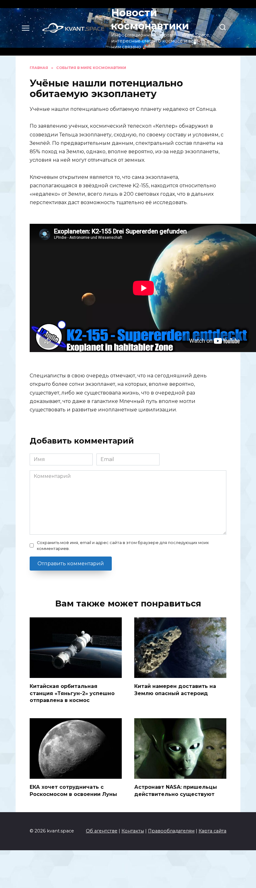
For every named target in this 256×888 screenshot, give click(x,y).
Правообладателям (171, 831)
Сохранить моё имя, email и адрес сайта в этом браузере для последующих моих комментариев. (123, 545)
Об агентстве (101, 831)
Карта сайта (212, 831)
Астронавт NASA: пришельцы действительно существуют (175, 790)
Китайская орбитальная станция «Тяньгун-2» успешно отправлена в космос (72, 693)
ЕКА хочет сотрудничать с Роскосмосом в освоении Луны (73, 790)
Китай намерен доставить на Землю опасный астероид (175, 689)
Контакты (132, 831)
